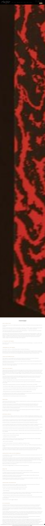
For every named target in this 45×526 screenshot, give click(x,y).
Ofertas (25, 2)
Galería (27, 2)
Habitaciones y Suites (20, 2)
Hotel (15, 2)
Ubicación (30, 2)
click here (31, 525)
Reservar (41, 3)
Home (12, 2)
